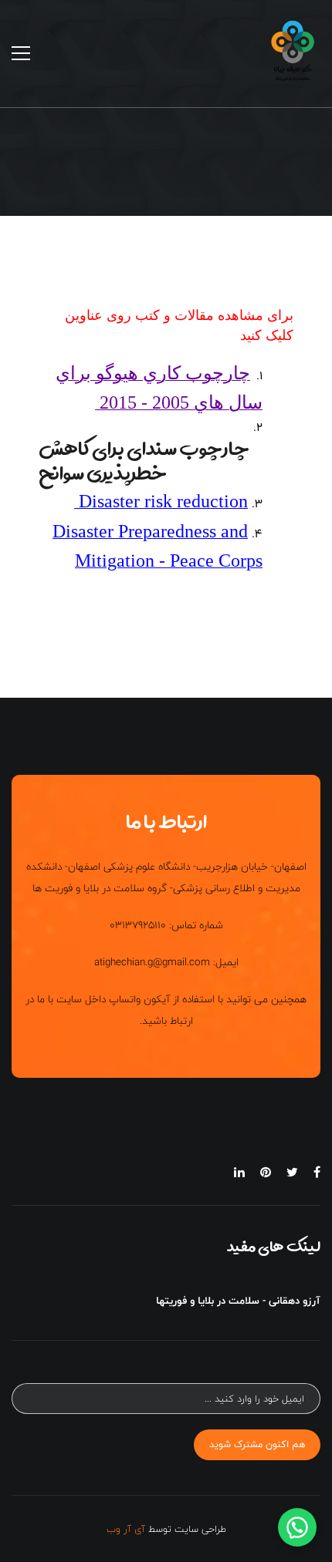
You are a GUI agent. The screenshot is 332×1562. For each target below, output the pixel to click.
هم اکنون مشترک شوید (257, 1444)
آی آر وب (126, 1528)
